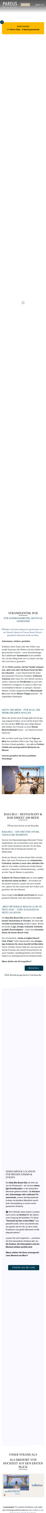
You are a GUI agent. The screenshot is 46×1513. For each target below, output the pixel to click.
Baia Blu (34, 968)
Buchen (25, 5)
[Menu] (43, 5)
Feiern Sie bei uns (23, 1268)
